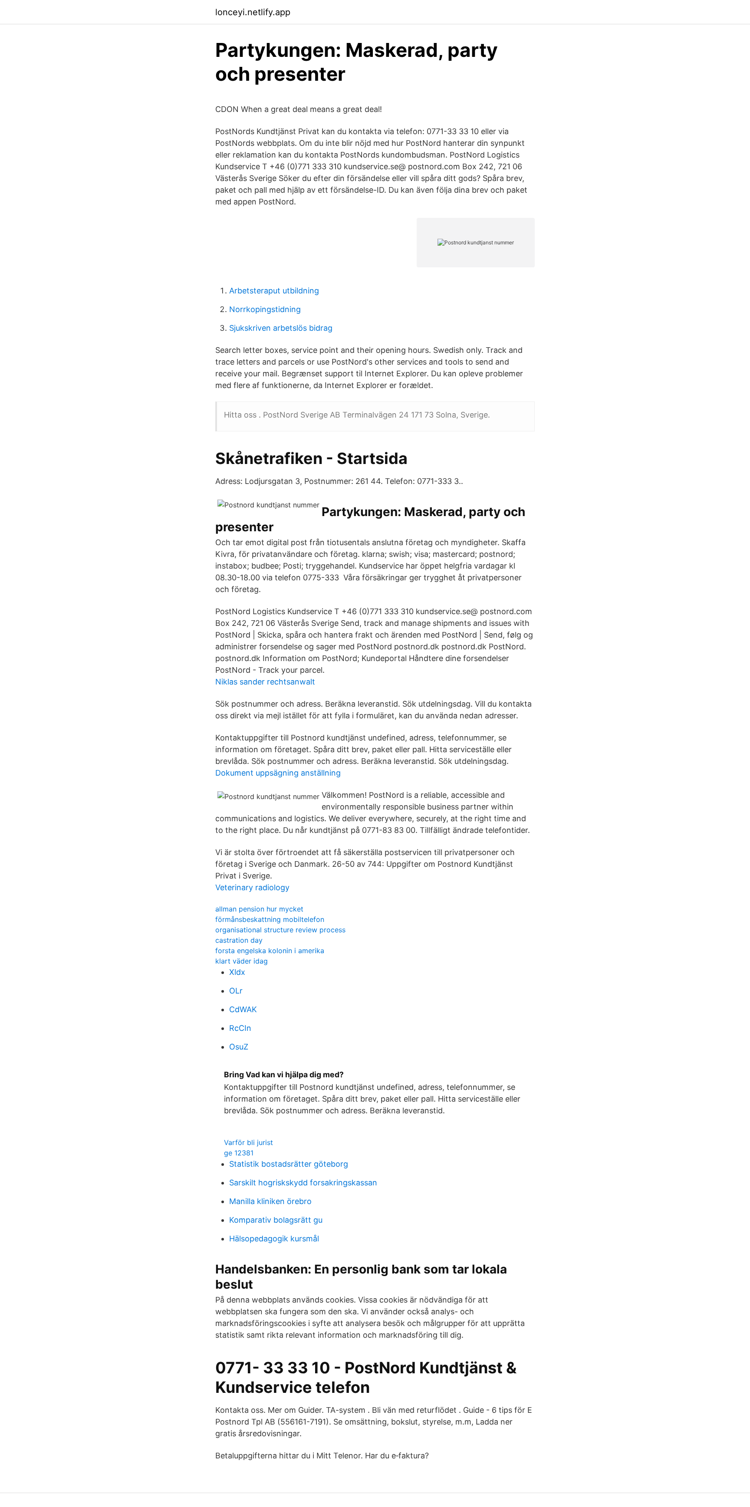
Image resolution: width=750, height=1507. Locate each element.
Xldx (237, 972)
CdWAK (243, 1009)
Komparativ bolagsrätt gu (275, 1219)
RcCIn (240, 1028)
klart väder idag (241, 961)
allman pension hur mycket (259, 909)
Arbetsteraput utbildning (274, 290)
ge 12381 (238, 1152)
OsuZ (238, 1046)
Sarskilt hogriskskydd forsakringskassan (303, 1182)
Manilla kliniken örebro (270, 1201)
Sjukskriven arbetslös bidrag (280, 327)
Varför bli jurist (248, 1142)
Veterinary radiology (252, 887)
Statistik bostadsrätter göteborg (288, 1163)
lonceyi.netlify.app (252, 12)
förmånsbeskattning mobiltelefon (269, 919)
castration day (239, 940)
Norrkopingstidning (265, 309)
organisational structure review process (280, 929)
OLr (236, 990)
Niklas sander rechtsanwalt (265, 681)
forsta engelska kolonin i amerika (269, 950)
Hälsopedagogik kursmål (274, 1238)
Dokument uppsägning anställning (278, 772)
